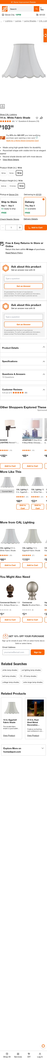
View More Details (11, 159)
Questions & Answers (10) (29, 121)
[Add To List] (37, 118)
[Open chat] (45, 35)
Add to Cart (10, 466)
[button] (23, 347)
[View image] (2, 106)
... (1, 21)
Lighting (8, 21)
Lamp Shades (30, 21)
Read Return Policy (14, 253)
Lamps (18, 21)
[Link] (22, 494)
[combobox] (21, 9)
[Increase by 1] (20, 227)
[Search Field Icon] (36, 9)
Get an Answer (23, 286)
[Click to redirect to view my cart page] (41, 8)
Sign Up (37, 652)
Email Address (9, 647)
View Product (9, 735)
